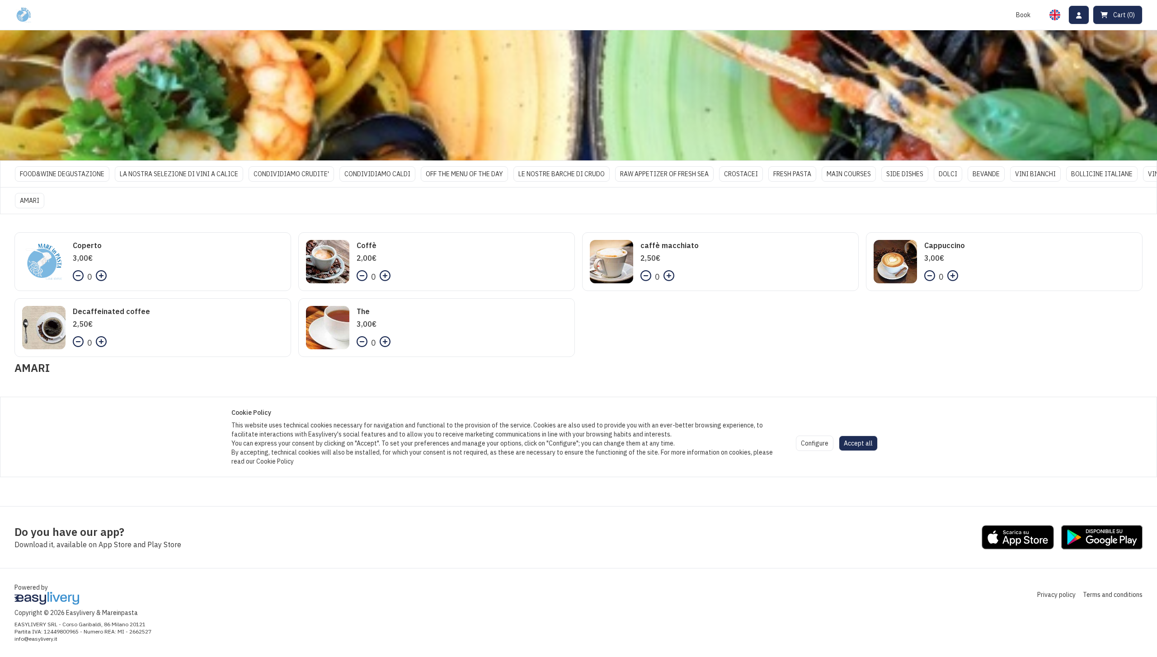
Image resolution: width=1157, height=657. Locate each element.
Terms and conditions (1113, 595)
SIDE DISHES (904, 174)
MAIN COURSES (849, 174)
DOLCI (948, 174)
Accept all (858, 443)
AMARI (29, 201)
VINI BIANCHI (1035, 174)
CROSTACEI (741, 174)
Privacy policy (1056, 595)
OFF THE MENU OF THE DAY (464, 174)
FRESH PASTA (792, 174)
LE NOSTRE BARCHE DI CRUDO (561, 174)
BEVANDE (986, 174)
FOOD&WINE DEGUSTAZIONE (62, 174)
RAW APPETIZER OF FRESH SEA (664, 174)
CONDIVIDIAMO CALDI (377, 174)
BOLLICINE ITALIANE (1102, 174)
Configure (814, 443)
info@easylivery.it (35, 638)
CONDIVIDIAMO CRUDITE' (291, 174)
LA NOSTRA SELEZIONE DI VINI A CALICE (179, 174)
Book (1023, 15)
